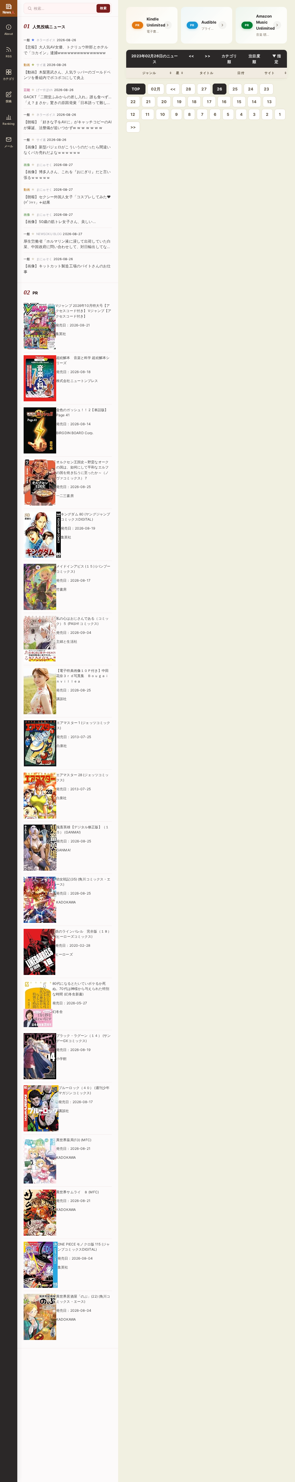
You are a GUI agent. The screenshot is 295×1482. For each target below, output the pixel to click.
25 (235, 89)
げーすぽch (44, 90)
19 (179, 101)
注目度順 (254, 59)
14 (254, 101)
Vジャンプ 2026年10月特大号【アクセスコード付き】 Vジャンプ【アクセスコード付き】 (83, 310)
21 (148, 101)
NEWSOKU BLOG (49, 234)
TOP (136, 89)
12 (133, 114)
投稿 (9, 101)
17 (209, 101)
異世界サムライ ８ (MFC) (77, 1192)
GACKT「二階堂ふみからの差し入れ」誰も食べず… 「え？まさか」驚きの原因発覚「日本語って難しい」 (67, 102)
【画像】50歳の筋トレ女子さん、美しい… (60, 221)
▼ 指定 (276, 59)
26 (219, 89)
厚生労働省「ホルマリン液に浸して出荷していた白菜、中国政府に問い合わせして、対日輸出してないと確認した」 (67, 247)
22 (133, 101)
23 (266, 89)
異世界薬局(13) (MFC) (73, 1140)
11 (147, 114)
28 (188, 89)
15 (239, 101)
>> (207, 56)
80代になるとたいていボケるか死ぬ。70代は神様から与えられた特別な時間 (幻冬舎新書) (80, 988)
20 (164, 101)
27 (203, 89)
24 (250, 89)
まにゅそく (44, 165)
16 (224, 101)
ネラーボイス (46, 40)
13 (269, 101)
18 (194, 101)
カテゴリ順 (229, 59)
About (8, 33)
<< (191, 56)
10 (162, 114)
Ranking (8, 123)
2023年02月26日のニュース (154, 59)
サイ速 (41, 65)
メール (8, 146)
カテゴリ (9, 78)
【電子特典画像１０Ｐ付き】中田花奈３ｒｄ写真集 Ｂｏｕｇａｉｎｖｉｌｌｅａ (82, 675)
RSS (9, 56)
